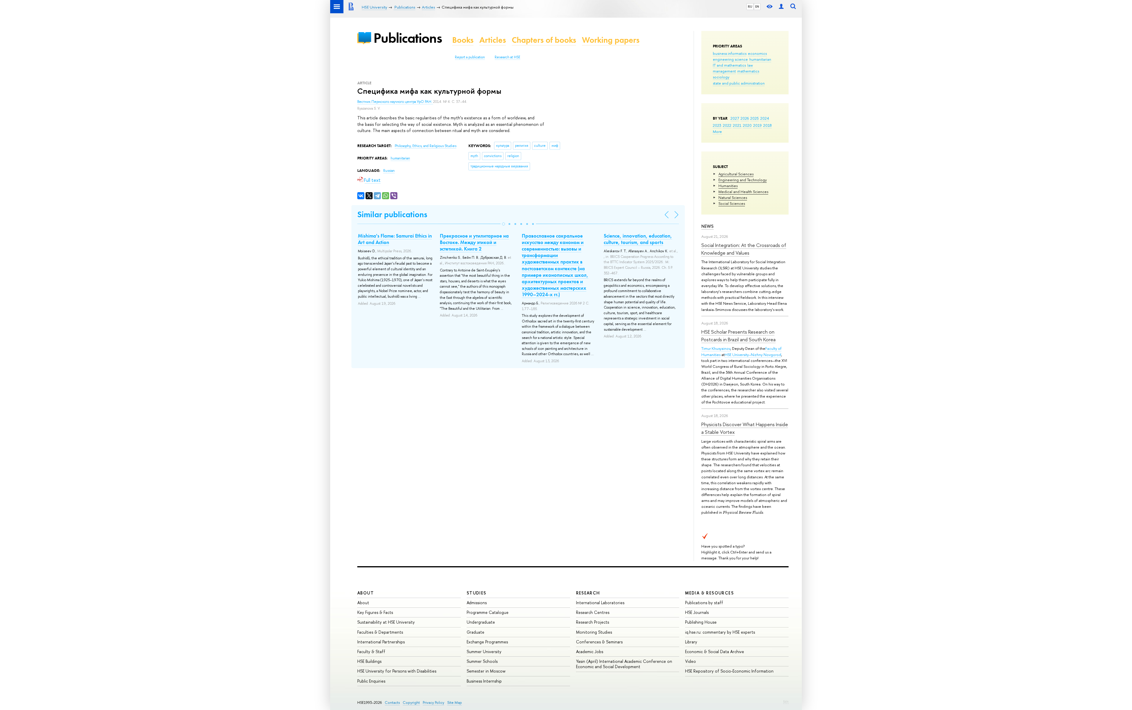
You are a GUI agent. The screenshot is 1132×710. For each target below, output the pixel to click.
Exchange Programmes (487, 642)
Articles (492, 40)
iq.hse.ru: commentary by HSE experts (720, 632)
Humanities (728, 185)
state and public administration (739, 83)
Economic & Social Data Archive (714, 651)
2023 (717, 125)
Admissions (477, 602)
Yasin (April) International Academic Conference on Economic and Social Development (624, 663)
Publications (408, 38)
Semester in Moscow (486, 671)
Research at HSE (507, 57)
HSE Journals (697, 612)
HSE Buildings (369, 661)
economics (757, 53)
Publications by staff (704, 602)
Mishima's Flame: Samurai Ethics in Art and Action (395, 239)
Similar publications (392, 214)
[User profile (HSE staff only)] (781, 6)
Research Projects (592, 622)
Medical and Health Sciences (743, 191)
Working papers (610, 40)
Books (462, 40)
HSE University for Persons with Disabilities (396, 671)
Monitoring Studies (594, 632)
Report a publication (470, 57)
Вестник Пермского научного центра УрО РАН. (395, 101)
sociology (721, 77)
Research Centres (592, 612)
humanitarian (760, 59)
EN (757, 6)
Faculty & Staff (371, 651)
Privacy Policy (433, 702)
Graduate (475, 632)
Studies (476, 593)
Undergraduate (481, 622)
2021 (737, 125)
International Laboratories (600, 602)
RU (750, 6)
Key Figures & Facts (375, 612)
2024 (764, 118)
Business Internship (484, 681)
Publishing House (701, 622)
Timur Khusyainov (715, 348)
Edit (786, 701)
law (750, 65)
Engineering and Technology (742, 179)
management (724, 71)
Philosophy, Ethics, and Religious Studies (425, 146)
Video (690, 661)
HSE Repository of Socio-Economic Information (729, 671)
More (717, 131)
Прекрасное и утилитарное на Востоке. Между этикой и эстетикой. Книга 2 (474, 242)
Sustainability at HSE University (386, 622)
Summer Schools (482, 661)
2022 (727, 125)
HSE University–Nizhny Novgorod (753, 354)
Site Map (454, 702)
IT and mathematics (729, 65)
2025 (754, 118)
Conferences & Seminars (599, 642)
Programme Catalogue (488, 612)
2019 (757, 125)
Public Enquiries (371, 681)
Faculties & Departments (380, 632)
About (365, 593)
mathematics (748, 71)
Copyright (411, 702)
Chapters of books (544, 40)
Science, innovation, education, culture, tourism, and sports (638, 239)
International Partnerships (381, 642)
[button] (503, 224)
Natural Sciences (732, 197)
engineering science (730, 59)
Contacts (392, 702)
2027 (734, 118)
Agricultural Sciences (735, 174)
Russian (389, 170)
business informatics (729, 53)
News (707, 226)
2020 (747, 125)
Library (691, 642)
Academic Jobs (589, 651)
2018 (767, 125)
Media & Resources (709, 593)
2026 (745, 118)
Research (588, 593)
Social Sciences (731, 203)
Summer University (484, 651)
